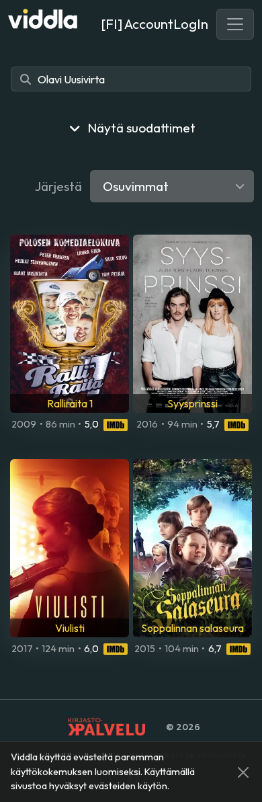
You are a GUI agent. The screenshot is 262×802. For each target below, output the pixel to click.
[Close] (243, 772)
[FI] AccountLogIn (154, 23)
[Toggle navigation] (235, 24)
